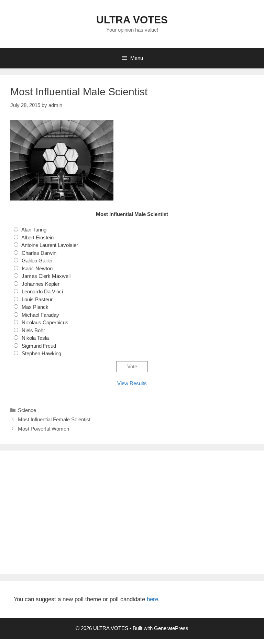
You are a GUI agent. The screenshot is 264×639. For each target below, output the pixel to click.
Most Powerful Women (43, 429)
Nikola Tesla (35, 338)
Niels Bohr (33, 330)
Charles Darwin (39, 253)
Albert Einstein (37, 237)
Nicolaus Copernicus (45, 322)
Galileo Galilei (37, 260)
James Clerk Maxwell (46, 276)
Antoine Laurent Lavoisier (49, 245)
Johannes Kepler (40, 284)
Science (27, 410)
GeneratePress (171, 628)
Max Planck (35, 307)
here (152, 599)
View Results (132, 383)
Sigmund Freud (39, 346)
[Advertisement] (132, 512)
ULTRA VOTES (132, 19)
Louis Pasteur (37, 299)
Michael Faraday (40, 315)
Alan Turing (33, 229)
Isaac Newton (37, 268)
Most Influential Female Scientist (54, 419)
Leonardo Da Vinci (42, 291)
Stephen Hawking (41, 353)
